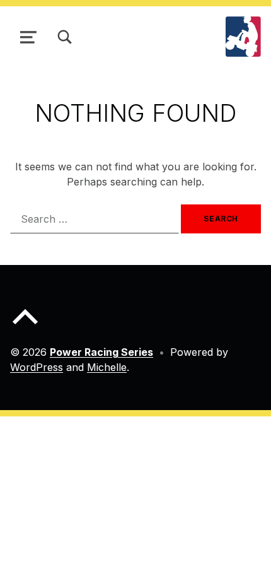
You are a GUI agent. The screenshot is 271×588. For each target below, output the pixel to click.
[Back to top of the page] (25, 326)
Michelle (107, 367)
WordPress (36, 367)
